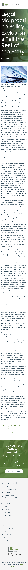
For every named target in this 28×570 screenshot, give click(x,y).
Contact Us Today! (14, 471)
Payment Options (8, 515)
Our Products (7, 512)
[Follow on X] (12, 554)
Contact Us (7, 518)
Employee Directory (9, 528)
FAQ (5, 537)
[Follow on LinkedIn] (20, 554)
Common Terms (8, 534)
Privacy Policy (8, 540)
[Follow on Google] (16, 554)
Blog (5, 531)
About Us (6, 509)
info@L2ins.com (9, 493)
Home (5, 506)
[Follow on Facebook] (8, 554)
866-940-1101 (15, 4)
